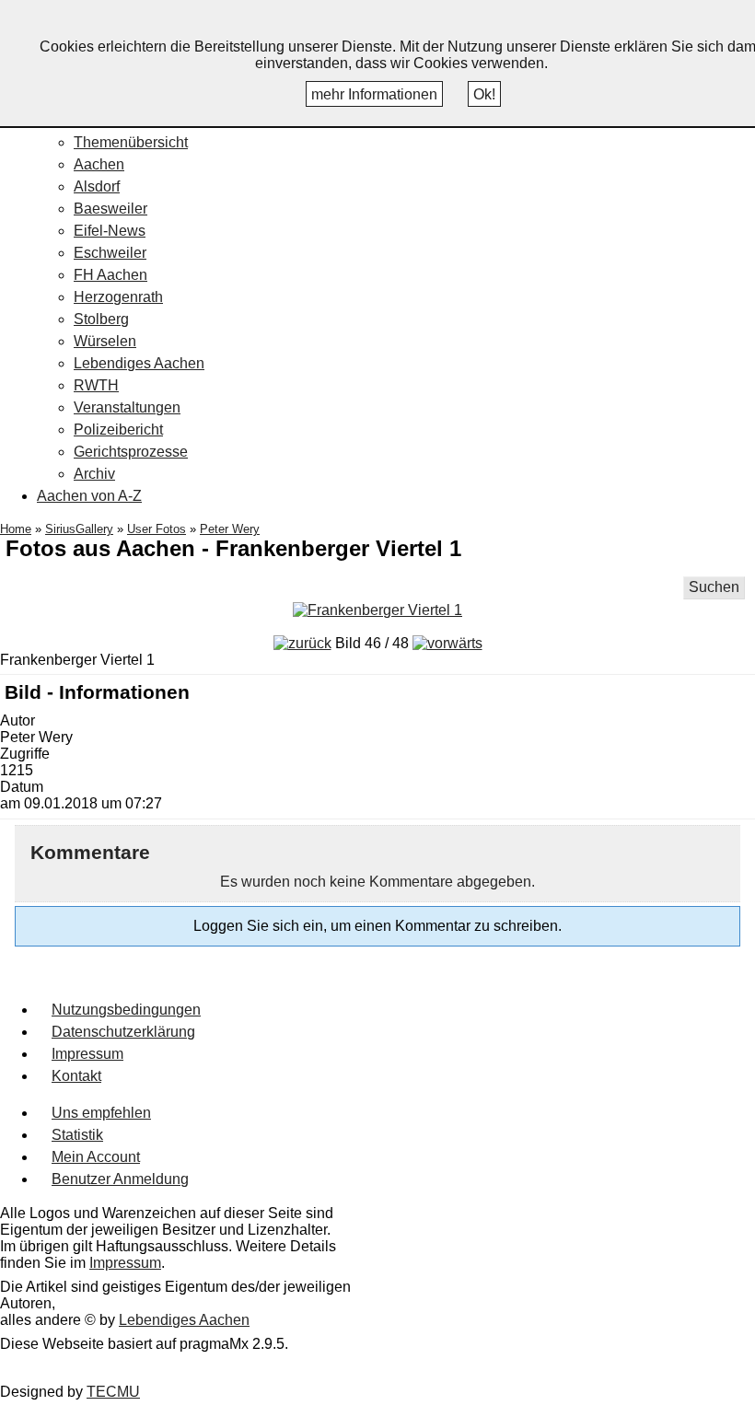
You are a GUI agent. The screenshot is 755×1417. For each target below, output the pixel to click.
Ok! (484, 94)
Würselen (105, 341)
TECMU (113, 1392)
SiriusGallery (79, 529)
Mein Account (96, 1157)
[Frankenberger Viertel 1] (377, 610)
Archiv (94, 474)
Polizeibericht (118, 429)
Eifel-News (109, 230)
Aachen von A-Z (89, 496)
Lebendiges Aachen (139, 363)
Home (15, 529)
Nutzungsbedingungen (126, 1009)
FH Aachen (110, 275)
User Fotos (156, 529)
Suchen (714, 587)
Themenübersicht (131, 142)
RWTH (96, 385)
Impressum (87, 1054)
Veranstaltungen (127, 407)
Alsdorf (97, 186)
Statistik (77, 1135)
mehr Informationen (374, 94)
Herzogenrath (118, 297)
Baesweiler (110, 208)
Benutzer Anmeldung (120, 1179)
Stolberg (101, 319)
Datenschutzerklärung (123, 1032)
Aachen (99, 164)
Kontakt (76, 1076)
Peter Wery (230, 529)
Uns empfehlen (101, 1113)
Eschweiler (110, 253)
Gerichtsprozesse (131, 451)
